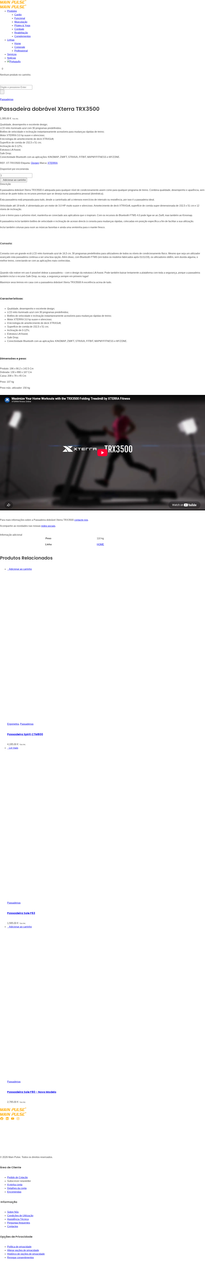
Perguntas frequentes (18, 1223)
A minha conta (14, 1184)
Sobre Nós (13, 1212)
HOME (100, 544)
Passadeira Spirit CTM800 (25, 734)
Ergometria (13, 724)
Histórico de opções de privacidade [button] (26, 1254)
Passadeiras (6, 99)
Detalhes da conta (17, 1188)
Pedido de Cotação (17, 1177)
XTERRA (53, 163)
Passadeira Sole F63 (21, 913)
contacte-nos (81, 520)
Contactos (12, 1226)
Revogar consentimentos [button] (20, 1257)
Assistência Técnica (18, 1219)
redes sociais (48, 526)
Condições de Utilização (20, 1215)
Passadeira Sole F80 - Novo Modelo (31, 1092)
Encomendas (14, 1192)
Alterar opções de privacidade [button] (23, 1250)
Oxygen (35, 163)
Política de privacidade (19, 1246)
